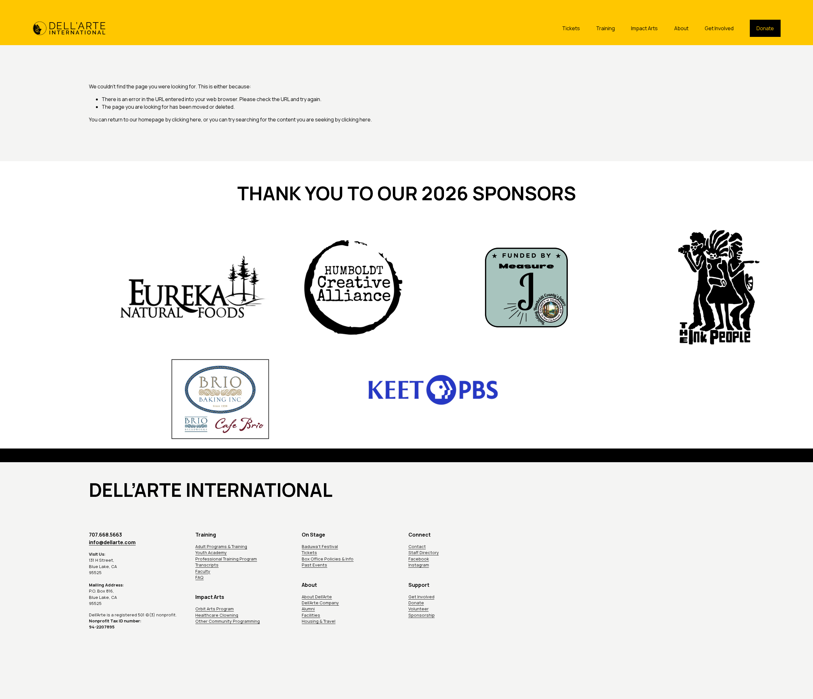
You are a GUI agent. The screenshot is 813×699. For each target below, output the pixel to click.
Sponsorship (421, 615)
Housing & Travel (318, 621)
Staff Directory (423, 552)
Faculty (202, 571)
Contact (417, 546)
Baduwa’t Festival (320, 546)
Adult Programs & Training (221, 546)
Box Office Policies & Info (327, 559)
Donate (765, 28)
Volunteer (418, 609)
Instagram (418, 565)
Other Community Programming (227, 621)
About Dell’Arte (317, 597)
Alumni (308, 609)
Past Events (314, 565)
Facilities (311, 615)
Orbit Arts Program (214, 609)
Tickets (571, 28)
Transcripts (206, 565)
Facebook (418, 559)
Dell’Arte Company (320, 603)
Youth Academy (211, 552)
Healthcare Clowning (216, 615)
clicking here (186, 119)
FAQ (199, 577)
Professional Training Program (226, 559)
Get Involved (719, 28)
